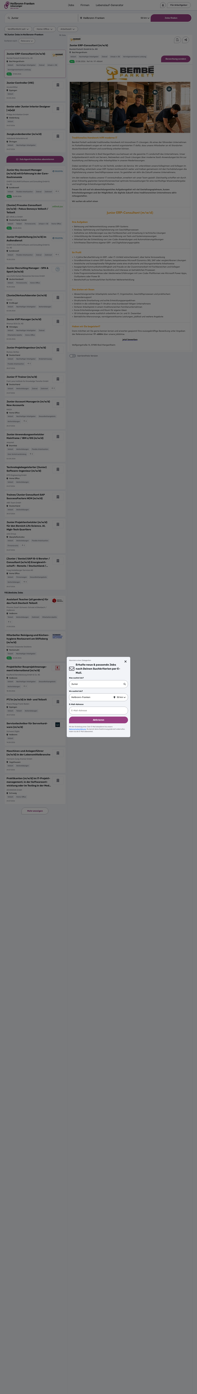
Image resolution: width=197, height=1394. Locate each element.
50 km (120, 697)
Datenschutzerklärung (77, 729)
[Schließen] (125, 661)
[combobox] (97, 684)
